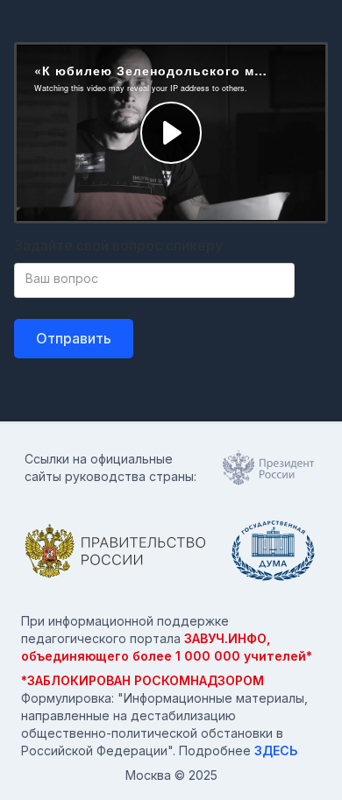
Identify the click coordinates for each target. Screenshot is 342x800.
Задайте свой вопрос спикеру (118, 245)
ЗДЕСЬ (275, 750)
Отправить (73, 338)
